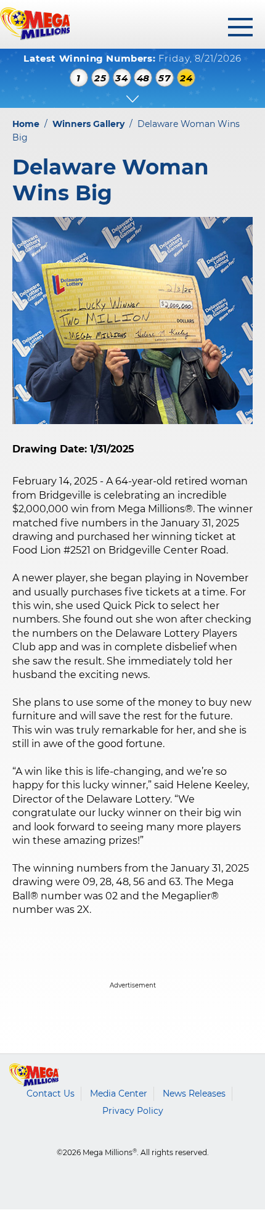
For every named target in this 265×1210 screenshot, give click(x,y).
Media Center (118, 1093)
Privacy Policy (132, 1110)
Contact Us (50, 1093)
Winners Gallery (88, 123)
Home (25, 123)
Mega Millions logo (34, 1075)
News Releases (194, 1093)
